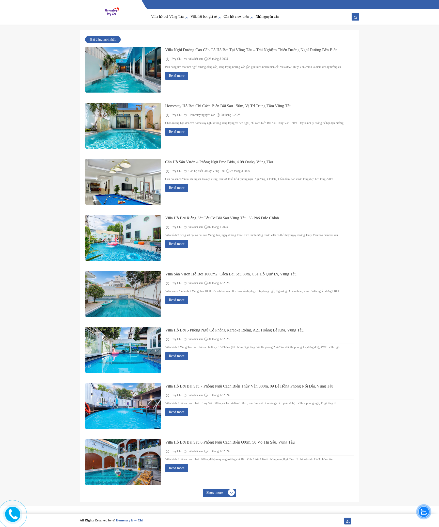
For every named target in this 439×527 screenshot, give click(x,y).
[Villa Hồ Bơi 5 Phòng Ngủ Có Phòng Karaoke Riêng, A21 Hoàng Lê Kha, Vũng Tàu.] (123, 350)
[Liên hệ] (12, 517)
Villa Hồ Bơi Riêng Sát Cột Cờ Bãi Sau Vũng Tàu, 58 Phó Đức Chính (222, 218)
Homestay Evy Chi (129, 520)
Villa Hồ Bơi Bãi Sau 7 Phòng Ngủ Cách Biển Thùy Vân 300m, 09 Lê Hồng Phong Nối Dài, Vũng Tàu (249, 386)
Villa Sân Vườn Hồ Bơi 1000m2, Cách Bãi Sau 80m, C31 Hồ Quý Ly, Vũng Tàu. (231, 274)
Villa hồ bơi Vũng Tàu (167, 17)
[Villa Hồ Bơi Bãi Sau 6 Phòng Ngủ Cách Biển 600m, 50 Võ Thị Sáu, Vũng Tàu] (123, 462)
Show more (214, 493)
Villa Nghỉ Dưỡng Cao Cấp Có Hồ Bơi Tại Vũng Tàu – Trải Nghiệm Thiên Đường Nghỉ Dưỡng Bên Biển (251, 50)
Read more (176, 76)
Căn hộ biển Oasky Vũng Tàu (206, 171)
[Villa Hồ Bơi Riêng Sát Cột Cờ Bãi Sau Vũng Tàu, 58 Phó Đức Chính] (123, 238)
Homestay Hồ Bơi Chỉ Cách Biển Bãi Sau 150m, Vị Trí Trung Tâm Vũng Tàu (228, 106)
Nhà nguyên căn (267, 17)
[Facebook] (355, 521)
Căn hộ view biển (236, 17)
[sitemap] (347, 521)
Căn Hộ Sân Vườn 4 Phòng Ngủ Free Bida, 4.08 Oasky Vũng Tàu (219, 162)
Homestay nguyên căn (201, 115)
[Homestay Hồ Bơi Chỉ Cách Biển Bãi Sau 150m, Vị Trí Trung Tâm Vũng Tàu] (123, 126)
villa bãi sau (195, 59)
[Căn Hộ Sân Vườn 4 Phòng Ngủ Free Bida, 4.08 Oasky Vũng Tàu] (123, 182)
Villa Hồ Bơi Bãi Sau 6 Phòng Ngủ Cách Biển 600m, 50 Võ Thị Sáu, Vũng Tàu (230, 442)
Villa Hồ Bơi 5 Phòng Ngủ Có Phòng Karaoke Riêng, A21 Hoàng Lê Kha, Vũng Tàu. (235, 330)
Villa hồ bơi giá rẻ (204, 17)
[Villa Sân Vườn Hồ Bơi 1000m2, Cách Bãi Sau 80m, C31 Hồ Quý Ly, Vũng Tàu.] (123, 294)
